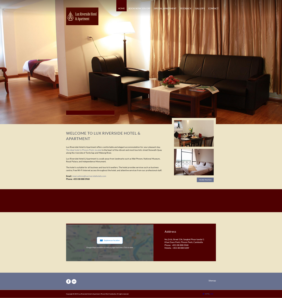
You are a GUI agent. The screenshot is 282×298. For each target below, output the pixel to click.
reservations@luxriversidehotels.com (89, 176)
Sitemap (212, 280)
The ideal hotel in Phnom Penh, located (83, 150)
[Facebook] (68, 281)
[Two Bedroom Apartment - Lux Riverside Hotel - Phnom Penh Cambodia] (194, 162)
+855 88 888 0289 (180, 248)
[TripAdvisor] (74, 281)
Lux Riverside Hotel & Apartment (89, 294)
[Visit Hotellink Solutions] (209, 294)
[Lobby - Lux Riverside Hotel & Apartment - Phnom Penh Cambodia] (194, 133)
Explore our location (112, 240)
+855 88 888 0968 (180, 245)
